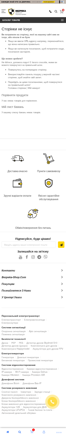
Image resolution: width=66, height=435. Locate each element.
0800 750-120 (50, 11)
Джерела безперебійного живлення (20, 397)
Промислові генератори (40, 360)
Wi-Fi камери (22, 371)
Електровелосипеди (34, 319)
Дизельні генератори (28, 357)
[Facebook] (27, 257)
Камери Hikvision (10, 374)
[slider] (33, 2)
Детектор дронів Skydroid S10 (41, 342)
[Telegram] (39, 257)
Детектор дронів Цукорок (15, 345)
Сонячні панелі (9, 391)
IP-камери (7, 371)
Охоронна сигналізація (14, 331)
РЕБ (21, 342)
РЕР (13, 342)
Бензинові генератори (13, 360)
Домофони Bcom (10, 383)
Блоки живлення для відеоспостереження (23, 403)
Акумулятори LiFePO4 (13, 409)
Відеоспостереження (13, 368)
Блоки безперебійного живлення (19, 400)
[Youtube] (21, 257)
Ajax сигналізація (38, 331)
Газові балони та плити (40, 409)
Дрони (5, 342)
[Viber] (46, 257)
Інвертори (26, 391)
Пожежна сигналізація (13, 334)
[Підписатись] (61, 244)
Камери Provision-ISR (33, 374)
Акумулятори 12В (11, 407)
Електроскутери (10, 322)
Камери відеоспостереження (42, 368)
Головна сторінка (17, 87)
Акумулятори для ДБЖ (35, 407)
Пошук (56, 11)
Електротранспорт (11, 319)
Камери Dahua (39, 371)
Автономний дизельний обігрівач (19, 412)
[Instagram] (33, 257)
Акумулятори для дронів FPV (48, 348)
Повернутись (14, 69)
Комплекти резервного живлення (19, 394)
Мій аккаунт (34, 87)
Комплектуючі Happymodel (15, 348)
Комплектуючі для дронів (44, 345)
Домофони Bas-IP (32, 383)
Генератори (8, 357)
